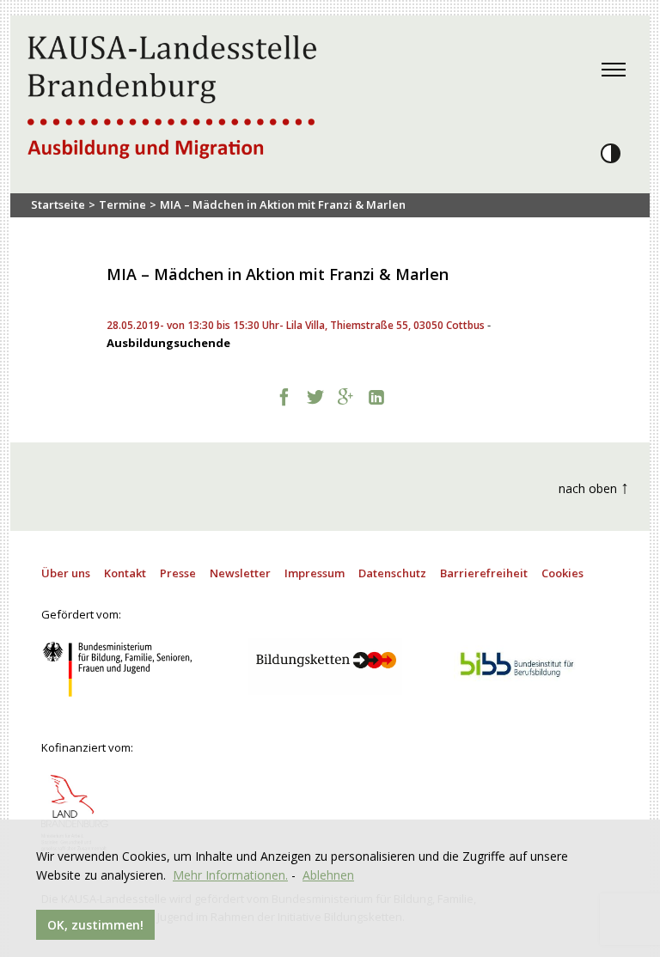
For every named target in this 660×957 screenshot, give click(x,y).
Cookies (562, 573)
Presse (178, 573)
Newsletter (240, 573)
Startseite (58, 204)
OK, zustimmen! (95, 925)
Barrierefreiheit (484, 573)
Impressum (314, 573)
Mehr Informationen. (230, 875)
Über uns (65, 573)
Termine (122, 204)
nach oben (594, 486)
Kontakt (125, 573)
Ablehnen (328, 875)
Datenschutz (392, 573)
